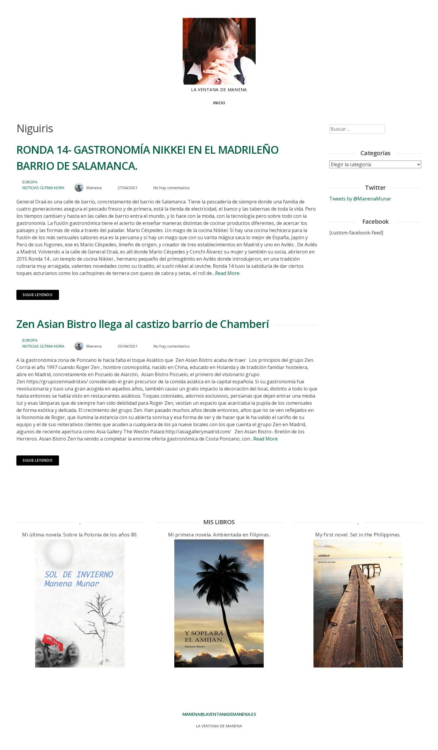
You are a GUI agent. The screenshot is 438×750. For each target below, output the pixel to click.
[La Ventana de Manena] (219, 83)
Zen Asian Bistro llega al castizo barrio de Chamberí (142, 324)
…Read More (226, 273)
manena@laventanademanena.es (219, 714)
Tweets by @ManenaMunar (360, 198)
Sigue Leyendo (38, 294)
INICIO (219, 102)
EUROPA (29, 182)
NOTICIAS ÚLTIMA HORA (43, 187)
